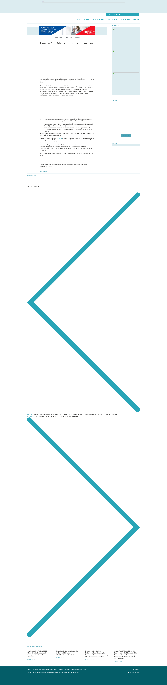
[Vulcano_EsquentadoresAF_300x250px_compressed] (126, 29)
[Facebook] (109, 14)
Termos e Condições (33, 669)
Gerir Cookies (83, 669)
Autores (87, 19)
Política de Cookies (74, 669)
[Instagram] (114, 14)
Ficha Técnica (48, 669)
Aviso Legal (41, 669)
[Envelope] (119, 14)
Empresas (77, 37)
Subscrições (125, 19)
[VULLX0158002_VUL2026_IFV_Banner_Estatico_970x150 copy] (67, 34)
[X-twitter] (112, 14)
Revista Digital (113, 19)
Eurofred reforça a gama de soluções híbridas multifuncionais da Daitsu (67, 653)
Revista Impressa (98, 19)
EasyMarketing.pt (73, 672)
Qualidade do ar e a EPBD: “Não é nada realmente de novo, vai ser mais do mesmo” (37, 654)
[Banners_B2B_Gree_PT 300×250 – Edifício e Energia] (126, 74)
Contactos (54, 669)
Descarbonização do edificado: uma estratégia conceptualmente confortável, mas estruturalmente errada (96, 654)
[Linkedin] (117, 14)
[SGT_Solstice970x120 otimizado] (83, 2)
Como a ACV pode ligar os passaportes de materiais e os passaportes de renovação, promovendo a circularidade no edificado (125, 654)
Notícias (77, 19)
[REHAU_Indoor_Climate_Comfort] (126, 51)
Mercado (136, 19)
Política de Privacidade (63, 669)
